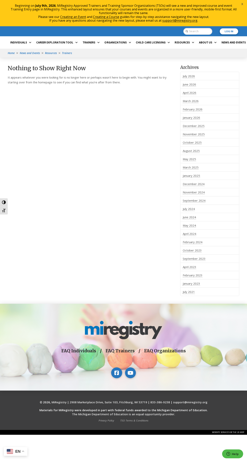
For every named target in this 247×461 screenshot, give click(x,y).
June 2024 (189, 217)
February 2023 (192, 275)
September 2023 (194, 259)
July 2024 (189, 209)
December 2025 (194, 126)
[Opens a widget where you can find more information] (232, 454)
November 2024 (194, 192)
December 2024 (194, 184)
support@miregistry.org (190, 402)
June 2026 (189, 84)
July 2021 (189, 292)
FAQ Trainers (120, 351)
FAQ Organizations (165, 351)
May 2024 (189, 225)
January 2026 (191, 117)
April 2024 (189, 234)
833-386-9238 (160, 402)
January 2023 (191, 283)
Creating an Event (73, 17)
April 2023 (189, 267)
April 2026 (189, 93)
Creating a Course (106, 17)
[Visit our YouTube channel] (130, 372)
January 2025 (191, 176)
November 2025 (194, 134)
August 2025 (191, 151)
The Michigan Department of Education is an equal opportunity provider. (123, 414)
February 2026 (192, 109)
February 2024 (192, 242)
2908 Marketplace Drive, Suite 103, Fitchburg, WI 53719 (108, 402)
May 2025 (189, 159)
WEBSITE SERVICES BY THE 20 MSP (228, 432)
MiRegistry (59, 402)
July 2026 (189, 76)
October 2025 (192, 142)
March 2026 (191, 101)
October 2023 (192, 250)
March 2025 (191, 167)
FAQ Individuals (78, 351)
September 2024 (194, 200)
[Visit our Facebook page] (116, 372)
